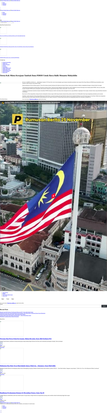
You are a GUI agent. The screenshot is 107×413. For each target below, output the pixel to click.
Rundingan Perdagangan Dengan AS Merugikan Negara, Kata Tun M (22, 393)
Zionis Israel (4, 72)
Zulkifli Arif (4, 63)
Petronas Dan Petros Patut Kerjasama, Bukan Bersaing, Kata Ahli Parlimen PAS (26, 338)
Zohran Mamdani (5, 71)
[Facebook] (0, 6)
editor (1, 345)
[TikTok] (0, 9)
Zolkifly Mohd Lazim (6, 67)
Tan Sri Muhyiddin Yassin (7, 294)
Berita (3, 2)
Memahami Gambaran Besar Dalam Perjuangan (9, 316)
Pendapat (4, 4)
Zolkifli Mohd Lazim (6, 70)
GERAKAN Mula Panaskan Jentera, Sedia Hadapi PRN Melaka (9, 57)
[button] (1, 20)
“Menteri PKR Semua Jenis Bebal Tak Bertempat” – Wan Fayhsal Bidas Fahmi (15, 315)
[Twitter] (0, 8)
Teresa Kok (4, 295)
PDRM (3, 293)
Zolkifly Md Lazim (6, 69)
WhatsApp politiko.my (33, 99)
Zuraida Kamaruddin (6, 62)
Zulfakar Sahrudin (6, 64)
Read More (2, 347)
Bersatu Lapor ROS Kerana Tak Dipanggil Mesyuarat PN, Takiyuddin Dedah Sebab (12, 35)
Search (1, 304)
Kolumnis (4, 3)
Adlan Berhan (5, 292)
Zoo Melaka (4, 66)
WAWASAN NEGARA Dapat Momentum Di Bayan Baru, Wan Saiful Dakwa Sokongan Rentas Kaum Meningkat (17, 46)
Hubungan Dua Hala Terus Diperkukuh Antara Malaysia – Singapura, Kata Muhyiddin (28, 366)
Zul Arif (4, 65)
